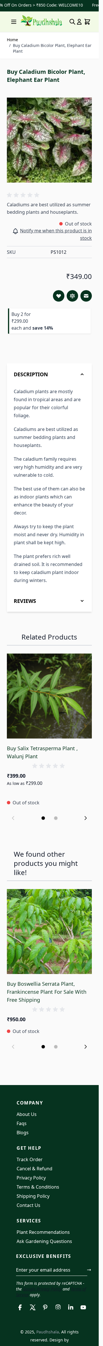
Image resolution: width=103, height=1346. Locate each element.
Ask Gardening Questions (44, 1241)
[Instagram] (58, 1307)
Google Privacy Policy (42, 1289)
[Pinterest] (45, 1307)
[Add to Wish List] (58, 296)
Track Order (30, 1159)
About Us (27, 1114)
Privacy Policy (31, 1178)
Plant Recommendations (43, 1232)
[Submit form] (89, 1270)
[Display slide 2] (55, 818)
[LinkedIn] (71, 1307)
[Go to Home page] (41, 20)
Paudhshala (47, 1332)
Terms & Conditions (38, 1187)
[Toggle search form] (72, 21)
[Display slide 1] (43, 818)
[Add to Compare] (72, 296)
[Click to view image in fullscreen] (49, 140)
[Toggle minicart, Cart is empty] (87, 21)
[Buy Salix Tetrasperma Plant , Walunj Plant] (49, 696)
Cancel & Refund (34, 1168)
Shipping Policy (33, 1196)
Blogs (23, 1132)
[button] (24, 195)
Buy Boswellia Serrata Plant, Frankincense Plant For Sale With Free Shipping (46, 991)
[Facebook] (20, 1307)
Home (12, 39)
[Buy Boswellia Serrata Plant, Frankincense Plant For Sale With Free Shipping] (49, 931)
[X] (33, 1307)
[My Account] (79, 21)
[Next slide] (85, 818)
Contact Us (28, 1205)
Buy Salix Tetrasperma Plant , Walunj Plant (42, 752)
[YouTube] (83, 1307)
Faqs (22, 1123)
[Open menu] (14, 22)
